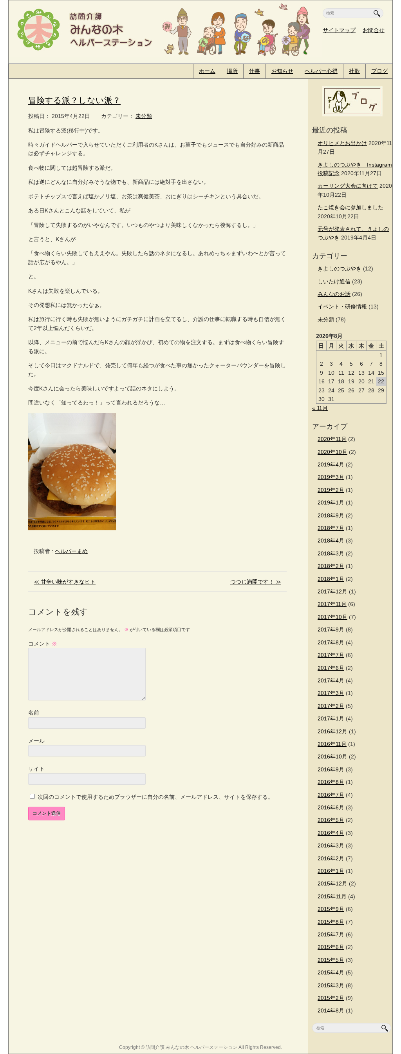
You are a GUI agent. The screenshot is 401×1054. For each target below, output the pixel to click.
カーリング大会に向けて (348, 186)
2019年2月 (331, 490)
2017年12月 (332, 591)
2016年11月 (332, 744)
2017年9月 (331, 629)
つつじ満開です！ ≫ (255, 582)
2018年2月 (331, 566)
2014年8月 (331, 1010)
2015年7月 (331, 934)
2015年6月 (331, 947)
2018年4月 (331, 540)
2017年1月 (331, 718)
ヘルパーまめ (71, 551)
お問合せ (374, 30)
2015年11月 (332, 896)
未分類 (143, 116)
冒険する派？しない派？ (74, 100)
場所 (232, 71)
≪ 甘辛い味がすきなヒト (65, 582)
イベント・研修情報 (342, 306)
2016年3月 (331, 845)
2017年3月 (331, 693)
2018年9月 (331, 515)
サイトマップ (339, 30)
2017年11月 (332, 604)
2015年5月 (331, 960)
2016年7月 (331, 795)
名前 (33, 712)
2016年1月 (331, 871)
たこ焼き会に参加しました (350, 207)
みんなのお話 (334, 294)
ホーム (207, 71)
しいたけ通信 (334, 281)
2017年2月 (331, 706)
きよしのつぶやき (339, 268)
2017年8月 (331, 642)
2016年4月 (331, 833)
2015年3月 (331, 985)
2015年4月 (331, 972)
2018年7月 (331, 528)
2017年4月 (331, 680)
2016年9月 (331, 769)
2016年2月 (331, 858)
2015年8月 (331, 922)
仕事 (254, 71)
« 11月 (320, 408)
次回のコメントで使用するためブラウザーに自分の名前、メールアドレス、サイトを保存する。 (155, 797)
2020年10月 (332, 452)
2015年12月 (332, 883)
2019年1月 (331, 502)
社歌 (354, 71)
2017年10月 (332, 617)
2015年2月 (331, 998)
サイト (36, 769)
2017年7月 (331, 655)
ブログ (379, 71)
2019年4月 (331, 464)
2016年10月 (332, 756)
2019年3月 (331, 477)
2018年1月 (331, 579)
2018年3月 (331, 553)
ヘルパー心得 (321, 71)
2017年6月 (331, 668)
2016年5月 (331, 820)
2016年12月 (332, 731)
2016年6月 (331, 807)
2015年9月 (331, 909)
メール (36, 741)
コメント (42, 643)
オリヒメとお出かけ (342, 143)
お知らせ (282, 71)
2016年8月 (331, 782)
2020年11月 (332, 439)
